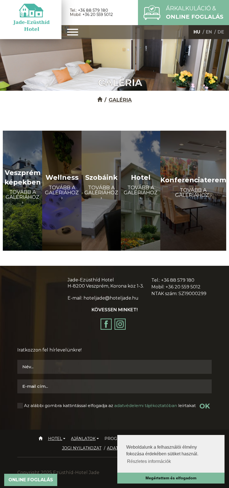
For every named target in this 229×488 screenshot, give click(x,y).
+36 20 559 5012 (97, 14)
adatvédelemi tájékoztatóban (145, 405)
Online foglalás (30, 479)
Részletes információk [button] (149, 461)
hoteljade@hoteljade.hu (111, 298)
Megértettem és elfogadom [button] (170, 478)
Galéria (120, 100)
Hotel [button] (55, 438)
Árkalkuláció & (194, 12)
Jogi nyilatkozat (81, 448)
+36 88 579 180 (93, 10)
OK (204, 406)
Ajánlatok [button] (83, 438)
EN (209, 32)
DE (221, 32)
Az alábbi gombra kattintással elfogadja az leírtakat (110, 405)
